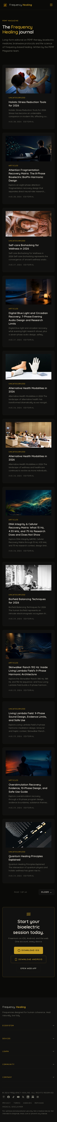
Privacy (6, 1103)
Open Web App (28, 968)
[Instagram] (3, 1097)
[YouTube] (18, 1097)
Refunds (39, 1103)
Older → (46, 892)
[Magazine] (37, 1097)
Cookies (27, 1103)
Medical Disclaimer (12, 1107)
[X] (23, 1097)
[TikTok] (13, 1097)
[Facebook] (8, 1097)
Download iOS (30, 950)
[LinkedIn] (28, 1097)
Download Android (31, 959)
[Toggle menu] (51, 5)
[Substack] (33, 1097)
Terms (17, 1103)
